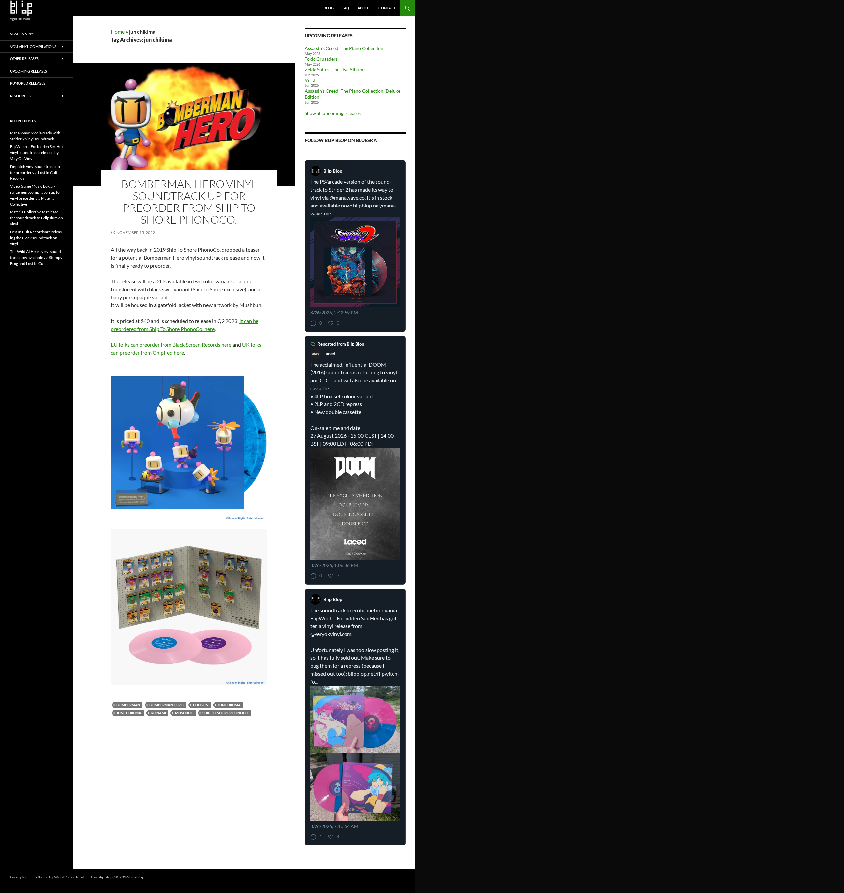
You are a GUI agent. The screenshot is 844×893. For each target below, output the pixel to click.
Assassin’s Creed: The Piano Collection (344, 48)
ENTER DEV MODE (162, 877)
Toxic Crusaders (321, 59)
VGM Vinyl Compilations (33, 46)
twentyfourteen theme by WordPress (42, 877)
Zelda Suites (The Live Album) (335, 69)
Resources (20, 96)
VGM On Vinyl (22, 34)
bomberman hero (166, 705)
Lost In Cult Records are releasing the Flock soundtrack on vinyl (36, 237)
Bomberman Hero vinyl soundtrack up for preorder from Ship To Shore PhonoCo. (189, 201)
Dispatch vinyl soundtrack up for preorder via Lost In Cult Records (35, 172)
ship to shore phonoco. (225, 713)
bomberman (128, 705)
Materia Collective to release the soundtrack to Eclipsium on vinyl (36, 217)
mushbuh (184, 713)
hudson (200, 705)
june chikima (128, 713)
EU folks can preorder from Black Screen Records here (171, 344)
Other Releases (24, 58)
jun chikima (229, 705)
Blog (329, 8)
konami (158, 713)
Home (118, 31)
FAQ (345, 8)
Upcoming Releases (28, 71)
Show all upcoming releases (333, 113)
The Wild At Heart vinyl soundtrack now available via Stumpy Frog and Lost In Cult (36, 257)
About (364, 8)
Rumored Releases (27, 83)
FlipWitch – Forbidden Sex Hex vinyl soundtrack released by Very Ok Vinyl (36, 152)
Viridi (310, 80)
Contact (386, 8)
